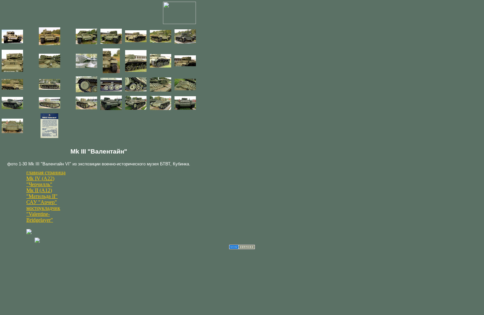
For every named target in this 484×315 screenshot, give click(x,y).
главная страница (46, 172)
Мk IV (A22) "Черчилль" (40, 181)
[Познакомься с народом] (37, 241)
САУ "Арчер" (41, 202)
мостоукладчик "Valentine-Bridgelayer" (43, 214)
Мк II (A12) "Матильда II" (42, 193)
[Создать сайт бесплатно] (242, 247)
